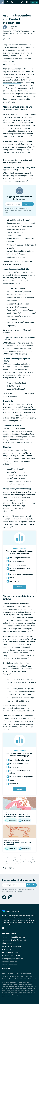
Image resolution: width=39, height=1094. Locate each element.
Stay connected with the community (18, 880)
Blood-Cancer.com (9, 965)
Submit (19, 587)
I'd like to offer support (18, 565)
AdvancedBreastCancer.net (13, 937)
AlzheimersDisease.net (11, 946)
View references (10, 868)
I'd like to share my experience (21, 574)
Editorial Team (14, 26)
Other (11, 578)
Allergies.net (7, 943)
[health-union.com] (10, 912)
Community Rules (21, 979)
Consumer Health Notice (10, 976)
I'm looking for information (19, 558)
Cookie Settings (7, 979)
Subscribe (34, 2)
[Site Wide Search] (12, 2)
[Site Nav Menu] (7, 2)
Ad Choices (32, 979)
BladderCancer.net (9, 962)
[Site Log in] (27, 2)
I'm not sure (14, 581)
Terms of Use (18, 891)
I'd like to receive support (19, 561)
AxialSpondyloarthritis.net (12, 959)
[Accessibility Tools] (22, 2)
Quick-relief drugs (19, 144)
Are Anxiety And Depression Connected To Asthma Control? (17, 815)
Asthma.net (7, 949)
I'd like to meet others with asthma (19, 570)
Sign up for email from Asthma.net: (19, 198)
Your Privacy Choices (27, 976)
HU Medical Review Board (21, 31)
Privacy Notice (19, 210)
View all (7, 969)
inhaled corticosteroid (12, 83)
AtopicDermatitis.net (10, 952)
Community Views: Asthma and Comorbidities (17, 843)
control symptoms (28, 114)
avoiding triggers (10, 53)
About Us (5, 974)
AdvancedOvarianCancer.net (14, 940)
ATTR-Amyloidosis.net (11, 956)
